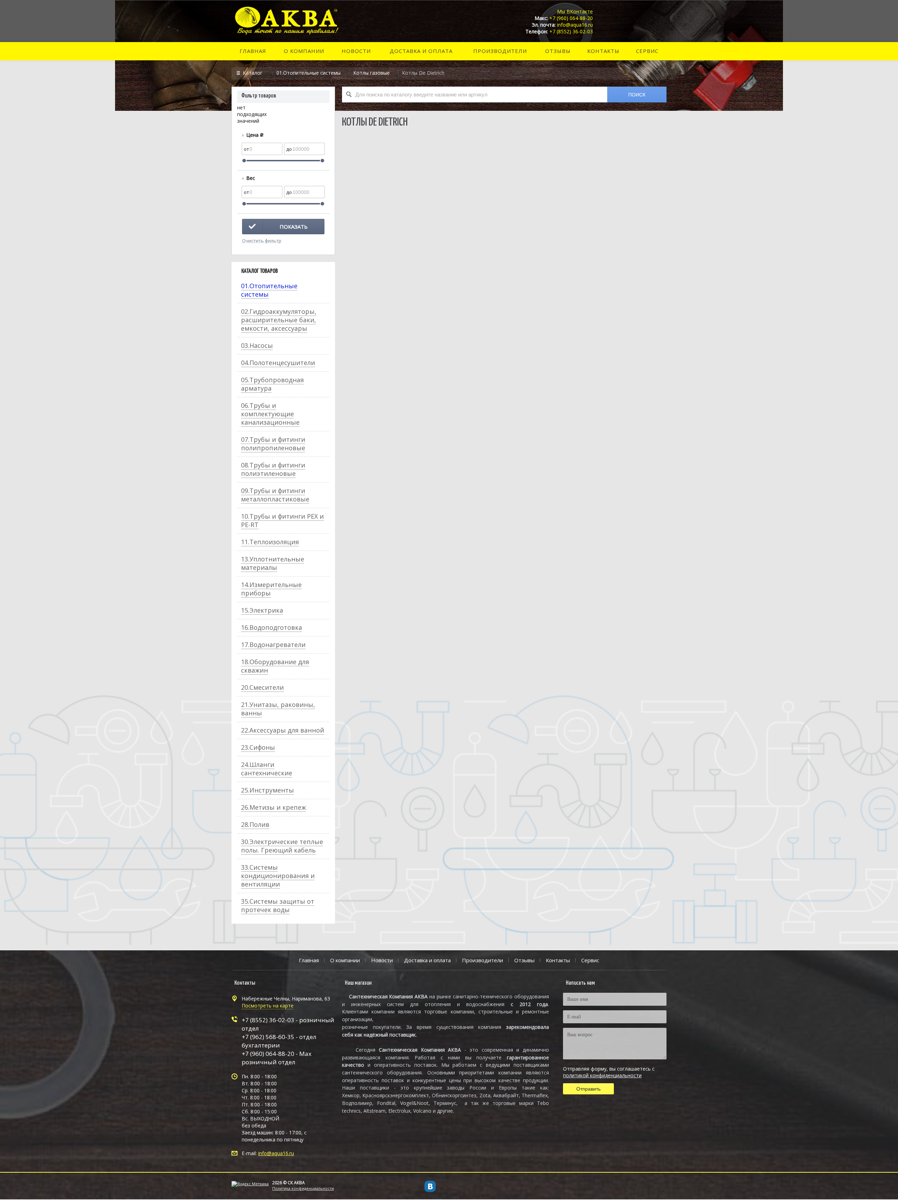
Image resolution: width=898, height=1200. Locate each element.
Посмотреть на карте (268, 1005)
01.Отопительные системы (308, 72)
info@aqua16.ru (276, 1153)
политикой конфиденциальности (602, 1075)
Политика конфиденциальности (303, 1188)
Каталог (253, 72)
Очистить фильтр (261, 240)
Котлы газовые (371, 72)
